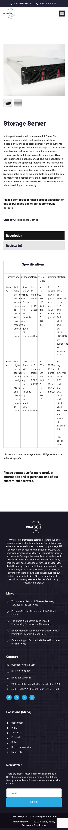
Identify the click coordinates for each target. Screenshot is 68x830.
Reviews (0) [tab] (14, 245)
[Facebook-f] (9, 697)
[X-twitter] (24, 697)
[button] (62, 14)
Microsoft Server (27, 219)
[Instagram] (16, 697)
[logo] (9, 13)
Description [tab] (14, 235)
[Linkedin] (32, 697)
